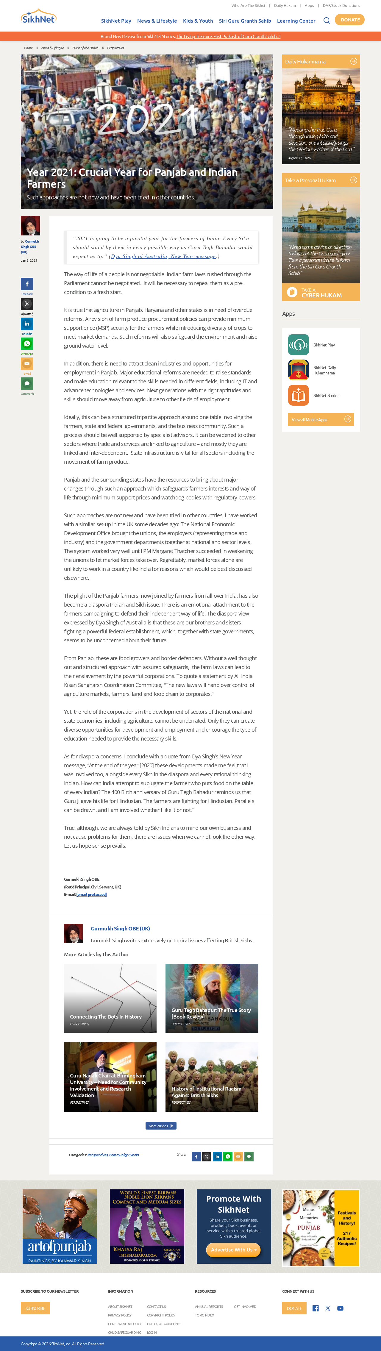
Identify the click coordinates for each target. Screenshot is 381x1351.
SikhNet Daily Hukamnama (324, 370)
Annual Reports (209, 1306)
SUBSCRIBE (35, 1308)
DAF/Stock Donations (341, 5)
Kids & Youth (198, 20)
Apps (309, 5)
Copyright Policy (161, 1315)
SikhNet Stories (326, 395)
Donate (350, 19)
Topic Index (204, 1315)
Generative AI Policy (125, 1323)
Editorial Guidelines (164, 1323)
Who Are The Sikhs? (248, 5)
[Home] (39, 21)
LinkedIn (27, 333)
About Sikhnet (120, 1306)
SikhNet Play (116, 20)
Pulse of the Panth (85, 47)
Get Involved (245, 1306)
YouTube (340, 1308)
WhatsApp (27, 353)
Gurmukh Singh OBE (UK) (30, 246)
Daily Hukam (285, 5)
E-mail (27, 373)
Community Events (124, 1154)
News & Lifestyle (157, 20)
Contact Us (156, 1306)
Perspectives (115, 47)
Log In (152, 1332)
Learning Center (296, 20)
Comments (27, 393)
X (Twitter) (27, 313)
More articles (158, 1125)
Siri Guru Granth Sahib (245, 20)
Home (28, 47)
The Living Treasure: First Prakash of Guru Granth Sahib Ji (228, 36)
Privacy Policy (120, 1315)
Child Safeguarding (124, 1332)
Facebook (26, 293)
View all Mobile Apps (309, 419)
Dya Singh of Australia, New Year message (163, 256)
